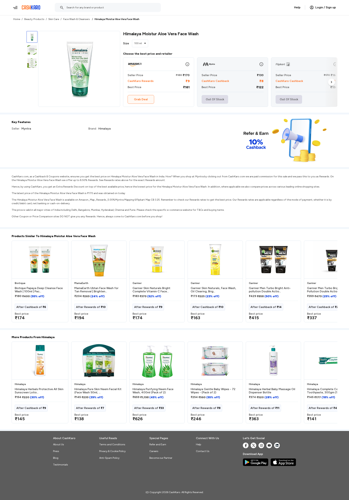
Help (297, 7)
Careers (153, 451)
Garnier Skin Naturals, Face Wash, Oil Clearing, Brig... (213, 290)
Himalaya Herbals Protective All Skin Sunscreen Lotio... (39, 391)
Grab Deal (141, 99)
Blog (55, 457)
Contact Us (202, 451)
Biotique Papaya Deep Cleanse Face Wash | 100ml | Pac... (39, 290)
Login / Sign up (325, 7)
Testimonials (60, 464)
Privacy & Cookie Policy (112, 451)
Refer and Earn (157, 444)
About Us (58, 444)
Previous (19, 283)
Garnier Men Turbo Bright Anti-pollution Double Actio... (270, 290)
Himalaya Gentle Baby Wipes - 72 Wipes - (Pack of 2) (213, 391)
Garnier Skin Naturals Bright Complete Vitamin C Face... (151, 290)
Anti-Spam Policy (109, 457)
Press (56, 451)
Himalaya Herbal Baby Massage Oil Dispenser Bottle (272, 391)
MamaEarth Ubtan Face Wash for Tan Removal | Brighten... (96, 290)
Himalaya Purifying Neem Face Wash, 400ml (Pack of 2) (153, 391)
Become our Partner (160, 457)
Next (331, 82)
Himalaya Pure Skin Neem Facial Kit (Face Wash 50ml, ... (97, 391)
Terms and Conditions (112, 444)
